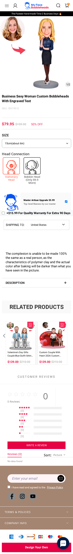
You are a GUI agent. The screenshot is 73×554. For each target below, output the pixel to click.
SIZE (5, 135)
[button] (4, 343)
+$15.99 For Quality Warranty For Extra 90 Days (38, 213)
